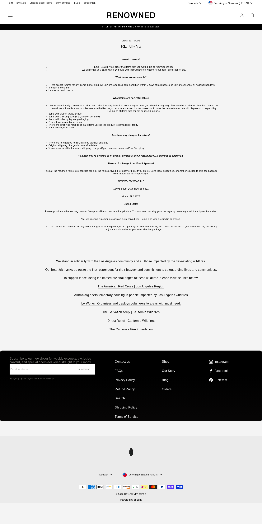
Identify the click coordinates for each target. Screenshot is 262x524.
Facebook (221, 370)
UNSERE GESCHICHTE (41, 3)
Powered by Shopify (131, 499)
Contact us (122, 361)
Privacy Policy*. (47, 378)
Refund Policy (125, 389)
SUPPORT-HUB (63, 3)
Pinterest (220, 380)
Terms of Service (126, 416)
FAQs (119, 370)
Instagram (221, 361)
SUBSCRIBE (90, 3)
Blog (165, 380)
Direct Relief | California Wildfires (131, 320)
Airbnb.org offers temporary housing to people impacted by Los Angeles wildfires (131, 295)
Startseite (126, 41)
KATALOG (21, 3)
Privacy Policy (125, 380)
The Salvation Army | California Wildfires (131, 312)
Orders (166, 389)
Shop (165, 361)
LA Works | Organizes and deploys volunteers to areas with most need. (131, 303)
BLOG (77, 3)
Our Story (168, 370)
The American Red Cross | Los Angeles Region (131, 286)
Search (120, 398)
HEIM (10, 3)
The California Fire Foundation (131, 329)
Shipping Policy (126, 407)
